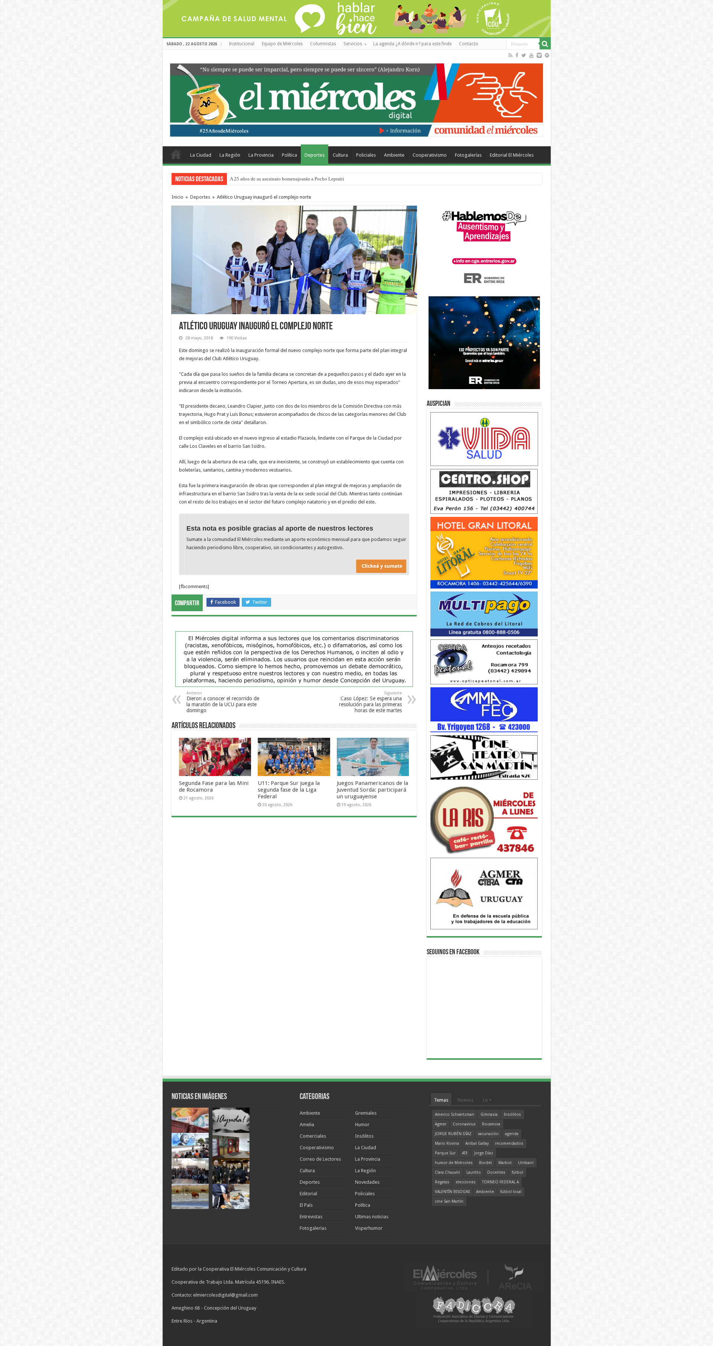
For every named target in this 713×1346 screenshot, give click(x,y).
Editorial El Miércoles (512, 155)
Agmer (440, 1124)
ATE (465, 1153)
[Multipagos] (484, 613)
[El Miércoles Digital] (356, 98)
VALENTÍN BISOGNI (452, 1191)
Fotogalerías (468, 155)
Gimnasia (489, 1114)
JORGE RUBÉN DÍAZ (453, 1133)
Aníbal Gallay (477, 1143)
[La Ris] (484, 818)
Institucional (241, 43)
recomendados (509, 1143)
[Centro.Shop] (484, 491)
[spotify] (547, 55)
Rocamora (491, 1124)
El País (306, 1205)
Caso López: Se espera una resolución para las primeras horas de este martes (370, 702)
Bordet (485, 1162)
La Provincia (261, 155)
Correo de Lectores (320, 1159)
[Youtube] (531, 55)
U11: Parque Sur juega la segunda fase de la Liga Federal (289, 790)
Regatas (442, 1182)
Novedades (367, 1182)
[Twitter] (524, 55)
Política (289, 155)
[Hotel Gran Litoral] (484, 552)
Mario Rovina (447, 1143)
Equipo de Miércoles (282, 43)
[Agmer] (484, 893)
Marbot (505, 1162)
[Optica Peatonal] (484, 661)
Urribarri (526, 1162)
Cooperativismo (430, 155)
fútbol (517, 1172)
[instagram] (539, 55)
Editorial (308, 1193)
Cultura (340, 155)
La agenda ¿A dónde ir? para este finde (412, 43)
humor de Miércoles (454, 1162)
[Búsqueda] (545, 43)
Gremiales (366, 1113)
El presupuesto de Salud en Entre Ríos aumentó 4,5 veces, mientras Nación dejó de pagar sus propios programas (341, 179)
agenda (511, 1133)
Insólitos (364, 1136)
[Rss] (510, 55)
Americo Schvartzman (454, 1114)
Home (176, 154)
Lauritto (473, 1172)
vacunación (488, 1133)
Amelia (307, 1124)
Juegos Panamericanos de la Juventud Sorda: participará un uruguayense (372, 790)
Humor (362, 1124)
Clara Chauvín (447, 1172)
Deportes (315, 155)
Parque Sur (445, 1153)
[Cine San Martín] (484, 757)
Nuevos (465, 1100)
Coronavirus (464, 1124)
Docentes (496, 1172)
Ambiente (394, 155)
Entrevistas (311, 1216)
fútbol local (510, 1191)
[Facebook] (517, 55)
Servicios (353, 43)
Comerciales (313, 1136)
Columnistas (323, 43)
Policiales (366, 155)
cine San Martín (449, 1201)
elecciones (466, 1182)
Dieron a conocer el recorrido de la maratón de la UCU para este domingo (222, 702)
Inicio (177, 197)
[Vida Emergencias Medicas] (484, 438)
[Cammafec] (484, 709)
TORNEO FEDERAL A (500, 1182)
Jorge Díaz (483, 1153)
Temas (441, 1100)
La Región (229, 155)
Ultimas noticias (371, 1216)
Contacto (468, 43)
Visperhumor (368, 1228)
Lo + (487, 1100)
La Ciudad (200, 155)
